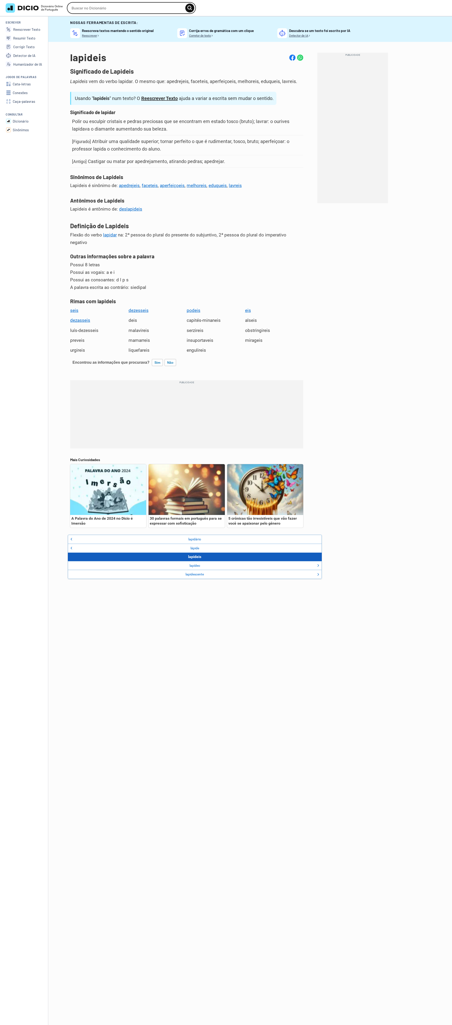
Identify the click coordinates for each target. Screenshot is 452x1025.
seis (74, 310)
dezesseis (139, 310)
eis (248, 310)
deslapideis (130, 209)
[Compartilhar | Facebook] (292, 58)
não (170, 362)
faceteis (150, 185)
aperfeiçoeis (172, 185)
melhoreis (196, 185)
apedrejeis (129, 185)
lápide (194, 548)
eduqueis (218, 185)
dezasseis (80, 320)
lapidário (194, 539)
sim (157, 362)
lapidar (110, 235)
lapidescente (195, 574)
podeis (193, 310)
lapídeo (195, 565)
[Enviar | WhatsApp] (300, 58)
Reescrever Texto (159, 98)
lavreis (235, 185)
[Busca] (189, 8)
